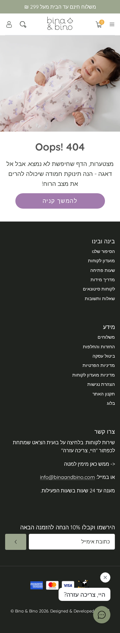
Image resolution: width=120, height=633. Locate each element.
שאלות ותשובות (100, 298)
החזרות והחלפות (99, 347)
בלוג (111, 403)
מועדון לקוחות (101, 261)
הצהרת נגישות (101, 384)
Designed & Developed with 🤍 (79, 610)
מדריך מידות (103, 279)
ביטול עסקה (103, 356)
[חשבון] (9, 24)
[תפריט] (112, 24)
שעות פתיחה (102, 270)
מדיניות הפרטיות (99, 365)
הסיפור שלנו (103, 251)
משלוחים (106, 337)
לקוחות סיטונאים (99, 289)
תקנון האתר (103, 394)
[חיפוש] (23, 24)
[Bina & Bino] (60, 23)
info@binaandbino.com (67, 477)
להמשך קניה (60, 200)
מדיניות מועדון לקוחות (93, 375)
